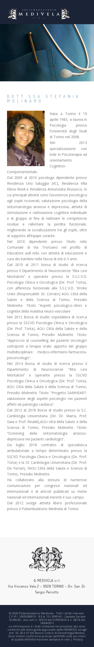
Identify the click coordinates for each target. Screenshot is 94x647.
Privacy (78, 639)
